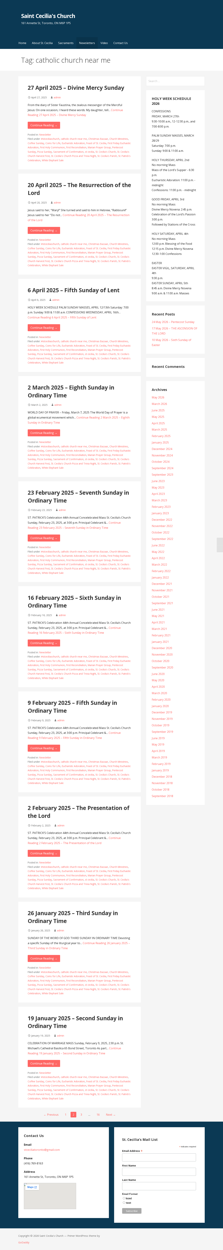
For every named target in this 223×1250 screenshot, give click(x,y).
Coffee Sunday (36, 143)
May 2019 (158, 744)
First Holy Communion (52, 147)
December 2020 (162, 648)
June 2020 (158, 674)
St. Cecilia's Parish (107, 156)
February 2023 (161, 507)
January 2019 (160, 770)
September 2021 (162, 603)
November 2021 (162, 590)
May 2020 (158, 680)
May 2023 (158, 487)
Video (104, 43)
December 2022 (162, 520)
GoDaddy (23, 1242)
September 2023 (162, 475)
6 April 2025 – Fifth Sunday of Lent (74, 290)
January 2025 (160, 442)
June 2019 (158, 738)
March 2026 (159, 404)
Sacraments (66, 43)
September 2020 (162, 667)
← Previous (51, 1115)
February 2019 (161, 764)
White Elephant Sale (53, 160)
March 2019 (159, 757)
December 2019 (162, 712)
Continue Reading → (43, 125)
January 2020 (160, 706)
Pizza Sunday (44, 151)
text (128, 1202)
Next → (111, 1115)
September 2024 (162, 468)
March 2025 (159, 429)
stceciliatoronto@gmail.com (42, 1150)
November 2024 (162, 455)
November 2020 (162, 654)
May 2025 (158, 417)
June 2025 (158, 410)
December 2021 (162, 584)
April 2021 (158, 622)
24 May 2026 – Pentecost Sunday (173, 322)
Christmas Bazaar (98, 138)
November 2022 (162, 526)
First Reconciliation (76, 147)
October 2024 (160, 462)
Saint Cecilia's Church (48, 16)
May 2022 (158, 552)
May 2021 (158, 616)
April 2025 (158, 423)
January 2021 (160, 642)
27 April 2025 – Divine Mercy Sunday (76, 87)
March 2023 (159, 500)
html (129, 1198)
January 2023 (160, 513)
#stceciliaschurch (50, 138)
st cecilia (89, 151)
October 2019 (160, 725)
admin (57, 97)
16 (98, 1115)
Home (22, 43)
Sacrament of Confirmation (68, 151)
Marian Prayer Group (99, 147)
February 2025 (161, 436)
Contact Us (120, 43)
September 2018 (162, 796)
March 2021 (159, 629)
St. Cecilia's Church (105, 151)
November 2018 (162, 783)
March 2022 (159, 564)
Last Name (129, 1180)
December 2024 (162, 449)
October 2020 (160, 661)
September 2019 (162, 732)
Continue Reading (62, 317)
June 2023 (158, 481)
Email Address (132, 1151)
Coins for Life (52, 143)
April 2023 (158, 494)
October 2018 (160, 789)
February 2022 (161, 571)
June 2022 (158, 545)
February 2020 (161, 700)
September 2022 (162, 539)
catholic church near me (74, 138)
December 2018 (162, 777)
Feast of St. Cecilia (96, 143)
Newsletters (87, 43)
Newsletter (45, 134)
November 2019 (162, 719)
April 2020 (158, 687)
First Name (129, 1165)
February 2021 (161, 635)
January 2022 (160, 577)
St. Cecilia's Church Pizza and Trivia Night (73, 156)
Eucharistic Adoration (73, 143)
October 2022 (160, 532)
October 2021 (160, 597)
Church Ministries (118, 138)
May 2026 (158, 397)
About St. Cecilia (42, 43)
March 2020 (159, 693)
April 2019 (158, 751)
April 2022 (158, 558)
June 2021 (158, 610)
